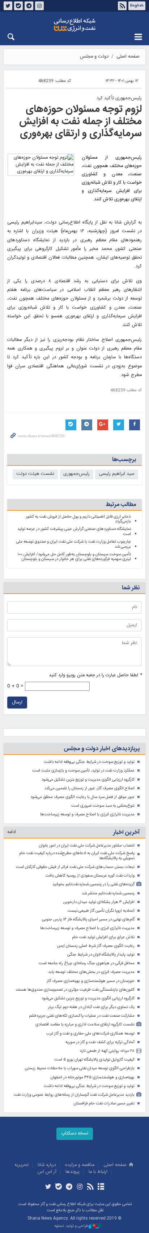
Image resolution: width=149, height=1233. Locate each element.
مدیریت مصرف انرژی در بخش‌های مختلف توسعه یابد (91, 972)
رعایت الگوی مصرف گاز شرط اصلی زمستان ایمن (96, 946)
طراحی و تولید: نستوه (72, 1226)
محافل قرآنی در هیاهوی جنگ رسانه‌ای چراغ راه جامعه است (87, 963)
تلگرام (29, 5)
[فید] (90, 1187)
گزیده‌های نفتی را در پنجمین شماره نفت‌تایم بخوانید (93, 884)
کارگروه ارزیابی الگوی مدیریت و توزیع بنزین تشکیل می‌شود (88, 779)
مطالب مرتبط (121, 505)
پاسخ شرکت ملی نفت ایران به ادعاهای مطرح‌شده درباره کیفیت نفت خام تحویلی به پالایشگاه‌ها (77, 856)
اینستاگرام (39, 5)
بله (18, 5)
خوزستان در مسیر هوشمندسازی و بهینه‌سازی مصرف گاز (91, 981)
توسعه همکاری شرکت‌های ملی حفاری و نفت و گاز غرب (90, 1033)
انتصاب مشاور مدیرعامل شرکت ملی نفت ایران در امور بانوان (87, 845)
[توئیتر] (47, 1187)
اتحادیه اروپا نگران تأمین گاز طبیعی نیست (101, 910)
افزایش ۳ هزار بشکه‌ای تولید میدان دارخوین (99, 902)
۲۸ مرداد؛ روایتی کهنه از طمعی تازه (107, 1051)
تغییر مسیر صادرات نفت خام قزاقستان (104, 1103)
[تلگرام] (69, 1187)
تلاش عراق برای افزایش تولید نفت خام (103, 937)
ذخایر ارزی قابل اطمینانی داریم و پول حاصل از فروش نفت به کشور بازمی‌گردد (78, 519)
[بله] (58, 1187)
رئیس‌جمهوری (76, 474)
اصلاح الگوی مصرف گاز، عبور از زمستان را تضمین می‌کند (89, 788)
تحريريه (21, 1165)
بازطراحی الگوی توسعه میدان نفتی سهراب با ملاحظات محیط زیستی (80, 1068)
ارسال (17, 702)
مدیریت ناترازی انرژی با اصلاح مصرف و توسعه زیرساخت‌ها (87, 814)
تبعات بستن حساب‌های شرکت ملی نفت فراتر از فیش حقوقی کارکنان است (75, 867)
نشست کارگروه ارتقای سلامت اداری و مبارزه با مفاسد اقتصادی (85, 1024)
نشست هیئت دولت (35, 474)
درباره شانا (47, 1165)
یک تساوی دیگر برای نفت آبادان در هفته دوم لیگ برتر (91, 1007)
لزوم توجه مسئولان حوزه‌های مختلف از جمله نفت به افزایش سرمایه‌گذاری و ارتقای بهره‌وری (80, 121)
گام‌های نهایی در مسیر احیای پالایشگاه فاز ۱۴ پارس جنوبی (88, 919)
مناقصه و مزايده (79, 1165)
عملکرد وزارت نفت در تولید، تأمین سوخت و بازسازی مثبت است (83, 770)
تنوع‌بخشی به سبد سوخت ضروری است (103, 805)
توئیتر (8, 5)
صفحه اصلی (128, 56)
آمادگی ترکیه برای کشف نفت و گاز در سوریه (100, 1042)
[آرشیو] (100, 1187)
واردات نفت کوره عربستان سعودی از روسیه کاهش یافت (90, 875)
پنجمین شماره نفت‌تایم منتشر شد (108, 893)
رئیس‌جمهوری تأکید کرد (119, 98)
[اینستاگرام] (79, 1187)
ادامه (11, 832)
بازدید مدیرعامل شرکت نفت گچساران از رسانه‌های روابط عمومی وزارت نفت (74, 1094)
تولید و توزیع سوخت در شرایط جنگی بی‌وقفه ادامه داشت (89, 762)
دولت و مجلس (94, 56)
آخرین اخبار (126, 832)
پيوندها (72, 1172)
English (137, 6)
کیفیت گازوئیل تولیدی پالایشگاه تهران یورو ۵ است (94, 1059)
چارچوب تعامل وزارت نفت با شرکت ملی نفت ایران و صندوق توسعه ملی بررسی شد (73, 544)
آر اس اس (47, 1172)
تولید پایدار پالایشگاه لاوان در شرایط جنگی (101, 954)
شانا (74, 25)
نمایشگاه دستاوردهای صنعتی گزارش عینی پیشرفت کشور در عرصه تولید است (74, 531)
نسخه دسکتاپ (74, 1133)
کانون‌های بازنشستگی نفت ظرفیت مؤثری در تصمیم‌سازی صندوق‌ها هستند (75, 989)
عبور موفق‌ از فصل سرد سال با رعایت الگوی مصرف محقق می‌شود (82, 797)
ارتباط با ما (98, 1172)
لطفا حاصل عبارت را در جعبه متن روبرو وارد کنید (95, 675)
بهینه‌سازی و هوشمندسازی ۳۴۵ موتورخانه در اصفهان (93, 1077)
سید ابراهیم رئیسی (117, 474)
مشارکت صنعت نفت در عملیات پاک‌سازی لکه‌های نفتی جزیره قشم (82, 1015)
